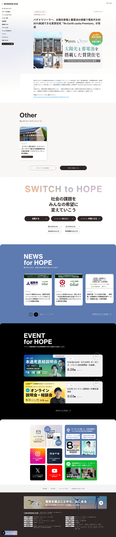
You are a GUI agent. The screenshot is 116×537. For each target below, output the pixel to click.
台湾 (79, 528)
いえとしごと (41, 522)
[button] (31, 314)
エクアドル (95, 526)
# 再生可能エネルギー (39, 14)
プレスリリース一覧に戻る (42, 168)
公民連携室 (77, 522)
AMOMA (35, 526)
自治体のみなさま (53, 231)
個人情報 (53, 488)
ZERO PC (36, 518)
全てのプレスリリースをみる (100, 314)
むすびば (52, 520)
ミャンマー (84, 526)
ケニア (99, 527)
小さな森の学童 (83, 520)
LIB (43, 526)
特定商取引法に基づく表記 (78, 488)
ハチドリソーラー (40, 12)
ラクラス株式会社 (57, 82)
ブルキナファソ (84, 527)
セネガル (95, 527)
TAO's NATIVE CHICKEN (46, 527)
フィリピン (77, 527)
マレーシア (90, 527)
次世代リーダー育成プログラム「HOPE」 (93, 524)
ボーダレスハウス (37, 520)
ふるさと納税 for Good (91, 517)
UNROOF (35, 522)
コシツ (35, 524)
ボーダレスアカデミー (79, 524)
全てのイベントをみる (62, 410)
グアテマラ (90, 526)
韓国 (76, 528)
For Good (84, 517)
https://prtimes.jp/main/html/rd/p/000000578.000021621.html (51, 97)
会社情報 (45, 488)
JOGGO (39, 526)
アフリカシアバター (49, 526)
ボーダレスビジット (46, 520)
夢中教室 (77, 520)
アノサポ (40, 518)
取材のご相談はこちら (73, 168)
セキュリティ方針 (63, 488)
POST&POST (36, 517)
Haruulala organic (57, 526)
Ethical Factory (37, 527)
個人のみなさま (53, 226)
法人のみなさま (70, 226)
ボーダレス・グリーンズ (80, 518)
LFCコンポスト (43, 517)
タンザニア (101, 526)
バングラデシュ (78, 526)
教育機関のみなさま (71, 231)
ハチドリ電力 (50, 517)
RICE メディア (78, 517)
